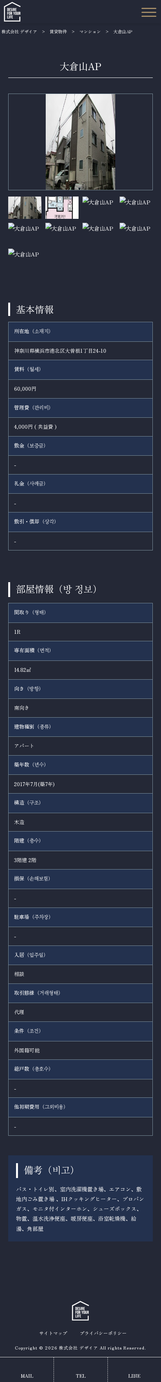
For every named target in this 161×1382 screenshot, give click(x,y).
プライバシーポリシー (103, 1333)
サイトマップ (53, 1333)
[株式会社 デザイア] (12, 12)
